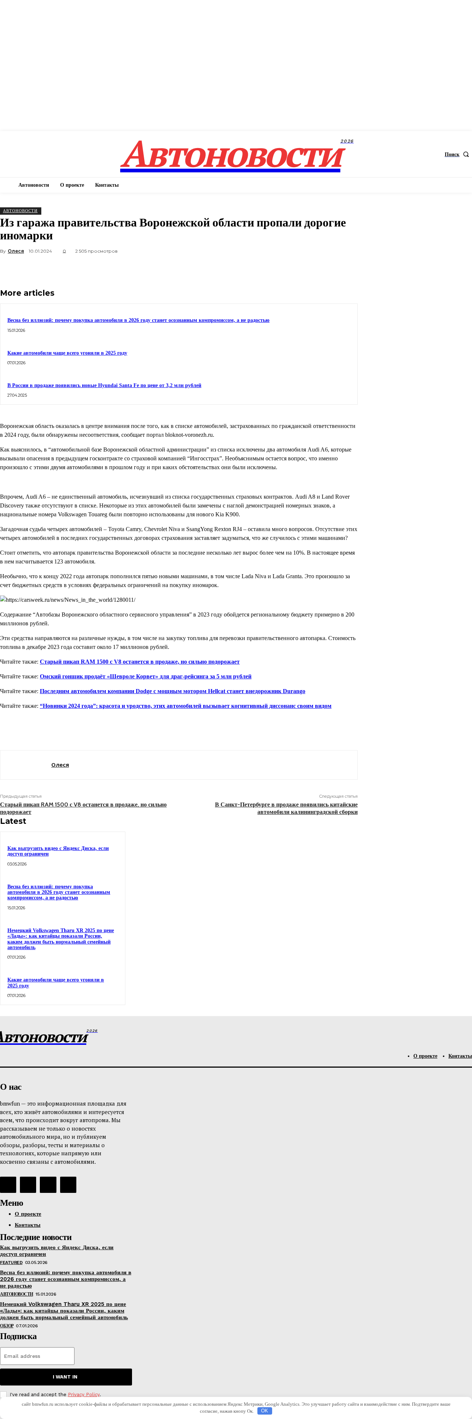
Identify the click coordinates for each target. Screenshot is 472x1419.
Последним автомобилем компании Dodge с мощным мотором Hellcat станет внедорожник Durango (172, 691)
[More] (345, 268)
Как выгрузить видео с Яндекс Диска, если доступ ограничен (58, 851)
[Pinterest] (292, 268)
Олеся (16, 251)
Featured (11, 1262)
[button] (458, 154)
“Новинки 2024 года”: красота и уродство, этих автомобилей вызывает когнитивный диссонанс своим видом (186, 706)
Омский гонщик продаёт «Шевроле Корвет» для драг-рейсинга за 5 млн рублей (145, 676)
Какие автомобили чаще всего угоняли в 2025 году (67, 353)
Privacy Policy (84, 1394)
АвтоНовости (20, 210)
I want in (65, 1377)
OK (264, 1410)
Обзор (7, 1325)
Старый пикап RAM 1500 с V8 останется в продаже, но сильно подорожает (140, 661)
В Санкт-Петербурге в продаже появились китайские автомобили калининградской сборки (286, 808)
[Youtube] (68, 1185)
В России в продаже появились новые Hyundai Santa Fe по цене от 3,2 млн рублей (104, 385)
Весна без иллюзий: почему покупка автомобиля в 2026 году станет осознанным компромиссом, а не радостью (138, 320)
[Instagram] (28, 1185)
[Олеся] (26, 765)
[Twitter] (265, 268)
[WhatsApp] (318, 268)
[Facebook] (238, 268)
